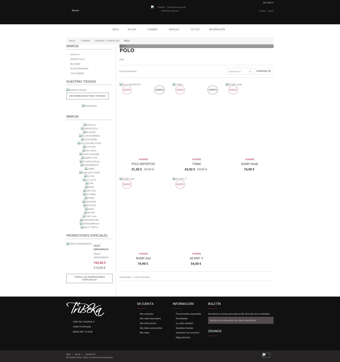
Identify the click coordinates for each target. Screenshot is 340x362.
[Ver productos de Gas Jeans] (89, 150)
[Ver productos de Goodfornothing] (89, 161)
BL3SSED (75, 64)
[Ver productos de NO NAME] (89, 194)
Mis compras (146, 314)
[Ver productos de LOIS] (89, 183)
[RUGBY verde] (250, 119)
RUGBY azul (143, 258)
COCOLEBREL (77, 73)
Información (217, 29)
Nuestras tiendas (81, 81)
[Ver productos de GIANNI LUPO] (89, 158)
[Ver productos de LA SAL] (89, 176)
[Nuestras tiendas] (89, 90)
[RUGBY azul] (143, 213)
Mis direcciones (148, 323)
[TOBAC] (196, 119)
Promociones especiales (86, 235)
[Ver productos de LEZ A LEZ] (89, 180)
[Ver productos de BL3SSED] (89, 132)
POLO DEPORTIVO (143, 164)
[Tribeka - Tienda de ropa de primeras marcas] (170, 12)
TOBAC (196, 164)
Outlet (195, 29)
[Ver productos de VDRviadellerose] (89, 224)
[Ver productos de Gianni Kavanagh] (89, 154)
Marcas (174, 29)
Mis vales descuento (150, 318)
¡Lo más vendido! (184, 323)
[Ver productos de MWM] (89, 187)
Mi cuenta (268, 3)
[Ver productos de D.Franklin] (89, 147)
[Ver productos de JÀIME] (89, 169)
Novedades (182, 318)
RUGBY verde (249, 164)
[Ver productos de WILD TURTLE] (89, 227)
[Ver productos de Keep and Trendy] (89, 172)
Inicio (115, 29)
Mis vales (144, 332)
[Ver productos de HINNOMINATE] (89, 165)
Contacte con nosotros (187, 332)
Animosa (75, 54)
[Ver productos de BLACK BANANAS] (89, 136)
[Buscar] (88, 10)
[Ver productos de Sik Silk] (89, 213)
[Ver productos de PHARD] (89, 198)
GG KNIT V (196, 258)
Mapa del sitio (183, 337)
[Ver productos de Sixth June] (89, 216)
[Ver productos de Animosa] (89, 125)
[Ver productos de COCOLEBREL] (89, 139)
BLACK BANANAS (79, 68)
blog (77, 354)
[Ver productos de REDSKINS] (89, 202)
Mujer (132, 29)
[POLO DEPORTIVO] (143, 119)
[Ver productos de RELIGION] (89, 205)
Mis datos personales (151, 328)
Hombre (153, 29)
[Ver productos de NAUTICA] (89, 191)
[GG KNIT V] (196, 213)
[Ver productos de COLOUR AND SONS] (89, 143)
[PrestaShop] (89, 106)
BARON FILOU (77, 59)
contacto (90, 354)
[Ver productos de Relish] (89, 209)
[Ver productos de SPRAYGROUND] (89, 220)
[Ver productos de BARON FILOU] (89, 129)
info (68, 354)
